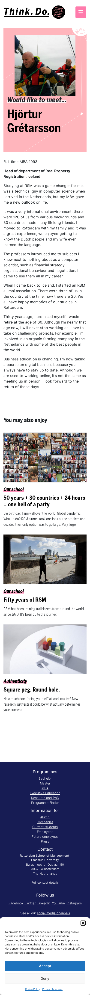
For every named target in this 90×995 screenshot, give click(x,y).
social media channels (53, 913)
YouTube (58, 903)
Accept (45, 966)
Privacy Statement (52, 989)
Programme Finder (45, 803)
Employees (45, 832)
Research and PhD (45, 798)
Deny (45, 978)
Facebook (16, 903)
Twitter (30, 903)
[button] (83, 923)
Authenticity (15, 681)
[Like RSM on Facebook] (24, 903)
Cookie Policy (32, 989)
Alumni (45, 817)
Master (45, 783)
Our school (14, 489)
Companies (45, 822)
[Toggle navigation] (80, 12)
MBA (45, 788)
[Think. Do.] (35, 12)
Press (45, 841)
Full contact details (45, 882)
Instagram (74, 903)
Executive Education (45, 793)
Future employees (45, 836)
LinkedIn (43, 903)
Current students (45, 827)
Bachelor (45, 778)
